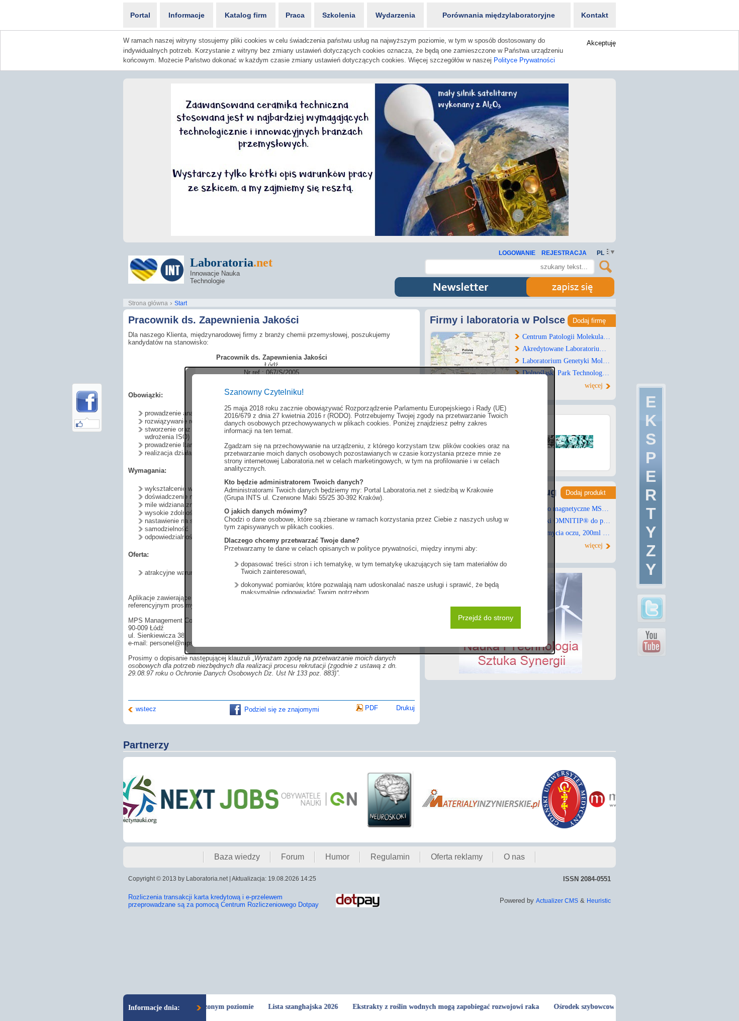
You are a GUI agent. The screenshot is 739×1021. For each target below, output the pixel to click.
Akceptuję (601, 43)
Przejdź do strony (485, 618)
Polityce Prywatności (524, 60)
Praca (295, 15)
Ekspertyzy (651, 485)
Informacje (186, 15)
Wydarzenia (395, 15)
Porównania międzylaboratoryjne (498, 15)
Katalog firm (245, 15)
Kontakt (594, 15)
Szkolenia (338, 15)
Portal (140, 15)
